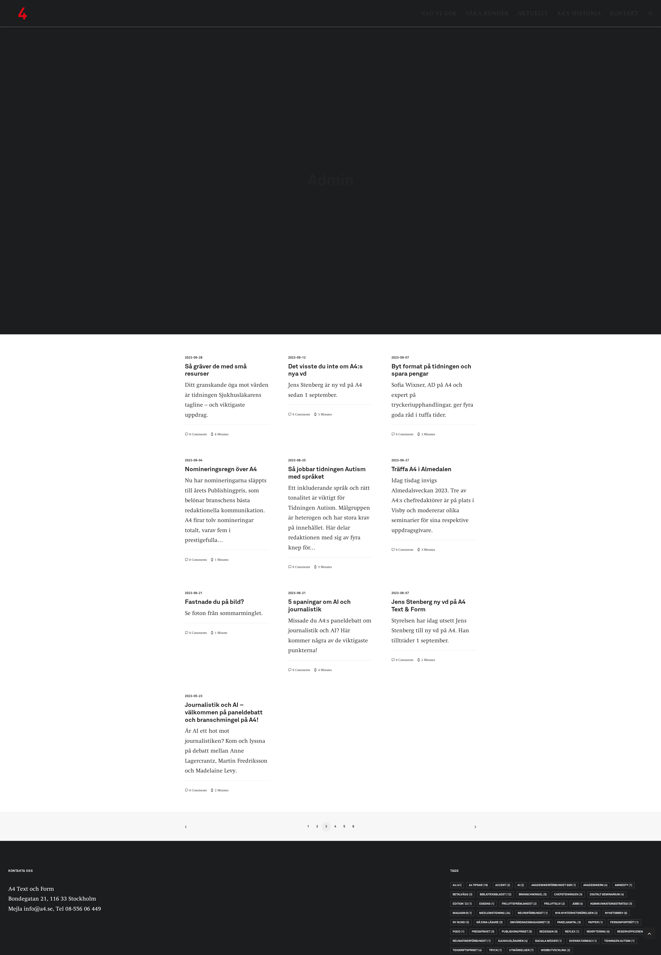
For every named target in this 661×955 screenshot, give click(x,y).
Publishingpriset (517, 931)
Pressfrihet (483, 931)
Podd (459, 931)
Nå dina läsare (489, 922)
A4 (457, 885)
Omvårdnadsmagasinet (530, 922)
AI (520, 885)
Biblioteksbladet (496, 894)
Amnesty (623, 885)
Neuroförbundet (533, 913)
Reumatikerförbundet (472, 941)
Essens (486, 903)
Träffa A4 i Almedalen (421, 469)
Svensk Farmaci (583, 941)
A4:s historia (579, 13)
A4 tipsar (478, 885)
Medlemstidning (494, 913)
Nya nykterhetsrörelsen (576, 913)
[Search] (650, 13)
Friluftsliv (554, 903)
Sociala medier (548, 941)
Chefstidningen (568, 894)
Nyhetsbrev (616, 913)
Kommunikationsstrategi (611, 903)
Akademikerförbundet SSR (553, 885)
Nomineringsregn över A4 (221, 469)
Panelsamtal (569, 922)
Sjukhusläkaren (513, 941)
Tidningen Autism (619, 941)
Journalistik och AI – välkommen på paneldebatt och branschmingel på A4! (224, 712)
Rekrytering (598, 931)
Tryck (495, 950)
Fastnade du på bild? (214, 602)
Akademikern (595, 885)
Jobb (577, 903)
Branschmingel (533, 894)
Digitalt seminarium (607, 894)
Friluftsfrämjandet (519, 903)
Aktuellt (533, 13)
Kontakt (624, 13)
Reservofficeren (632, 931)
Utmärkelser (521, 950)
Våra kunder (487, 13)
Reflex (572, 931)
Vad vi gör (439, 13)
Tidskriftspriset (467, 950)
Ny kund (461, 922)
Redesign (548, 931)
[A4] (17, 13)
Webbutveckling (555, 950)
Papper (595, 922)
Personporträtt (624, 922)
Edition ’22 (462, 903)
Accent (502, 885)
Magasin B (462, 913)
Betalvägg (463, 894)
